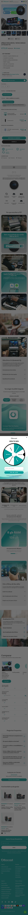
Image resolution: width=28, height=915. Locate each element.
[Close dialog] (26, 437)
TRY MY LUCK (14, 472)
